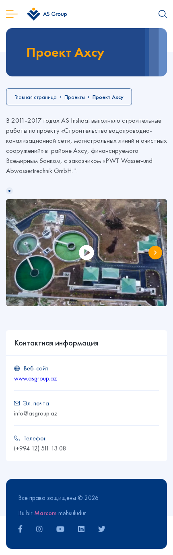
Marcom (45, 513)
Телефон (35, 438)
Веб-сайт (36, 368)
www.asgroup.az (35, 378)
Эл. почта (36, 403)
